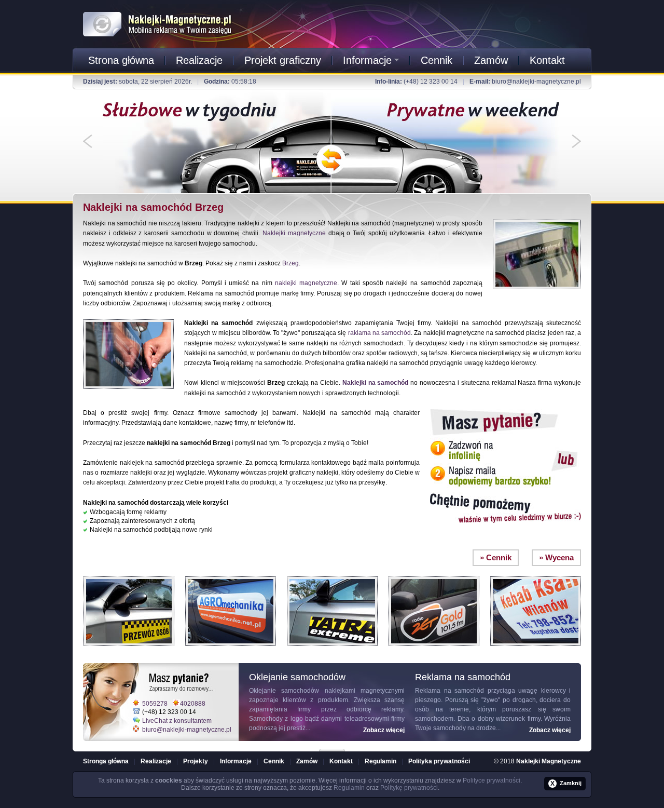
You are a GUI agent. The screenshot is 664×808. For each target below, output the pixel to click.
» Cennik (495, 557)
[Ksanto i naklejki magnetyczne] (535, 574)
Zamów (491, 60)
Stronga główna (106, 761)
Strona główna (121, 60)
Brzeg (290, 263)
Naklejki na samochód (375, 382)
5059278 (155, 703)
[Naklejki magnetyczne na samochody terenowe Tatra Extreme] (332, 574)
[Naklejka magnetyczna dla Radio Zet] (434, 574)
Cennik (436, 60)
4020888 (192, 703)
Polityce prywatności (491, 780)
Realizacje (199, 60)
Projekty (195, 761)
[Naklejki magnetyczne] (157, 10)
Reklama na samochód (449, 690)
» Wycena (556, 557)
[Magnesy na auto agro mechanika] (230, 574)
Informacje (367, 60)
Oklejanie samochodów (284, 690)
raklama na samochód (379, 332)
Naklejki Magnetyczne (548, 761)
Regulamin (380, 761)
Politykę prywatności (409, 787)
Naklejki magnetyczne (294, 233)
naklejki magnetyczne (306, 283)
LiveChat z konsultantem (177, 720)
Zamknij (566, 783)
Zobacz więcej (384, 730)
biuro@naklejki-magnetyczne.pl (536, 81)
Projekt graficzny (282, 60)
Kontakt (547, 60)
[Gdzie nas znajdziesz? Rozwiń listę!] (332, 746)
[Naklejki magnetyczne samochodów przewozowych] (129, 574)
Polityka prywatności (439, 761)
